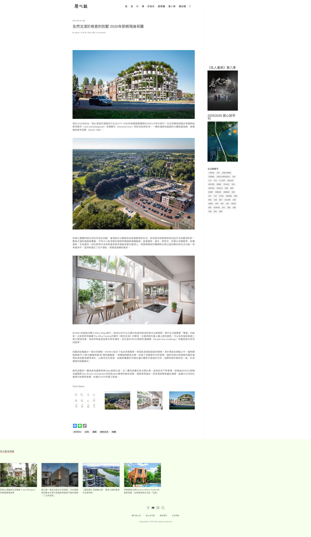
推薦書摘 (226, 192)
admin (77, 33)
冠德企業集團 (226, 173)
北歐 (233, 177)
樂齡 (209, 200)
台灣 (215, 180)
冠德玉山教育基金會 (223, 177)
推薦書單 (218, 192)
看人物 (172, 6)
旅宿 (233, 192)
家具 (233, 184)
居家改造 (211, 188)
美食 (222, 204)
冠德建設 (211, 177)
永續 (215, 200)
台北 (209, 180)
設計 (223, 207)
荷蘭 (114, 432)
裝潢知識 (217, 207)
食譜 (209, 211)
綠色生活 (104, 432)
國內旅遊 (230, 180)
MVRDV (77, 432)
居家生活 (220, 188)
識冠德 (182, 6)
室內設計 (226, 184)
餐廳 (220, 211)
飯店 (215, 211)
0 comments (101, 33)
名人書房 (222, 180)
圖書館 (219, 184)
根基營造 (229, 196)
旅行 (209, 196)
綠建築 (210, 204)
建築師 (210, 192)
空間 (234, 200)
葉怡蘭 (233, 204)
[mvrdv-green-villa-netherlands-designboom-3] (85, 409)
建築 (95, 432)
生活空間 (227, 200)
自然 (227, 204)
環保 (220, 200)
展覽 (226, 188)
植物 (235, 196)
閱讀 (234, 207)
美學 (216, 204)
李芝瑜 (221, 196)
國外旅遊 (211, 184)
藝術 (209, 207)
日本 (215, 196)
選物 (228, 207)
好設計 (151, 6)
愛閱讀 (161, 6)
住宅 (87, 432)
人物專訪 (211, 173)
